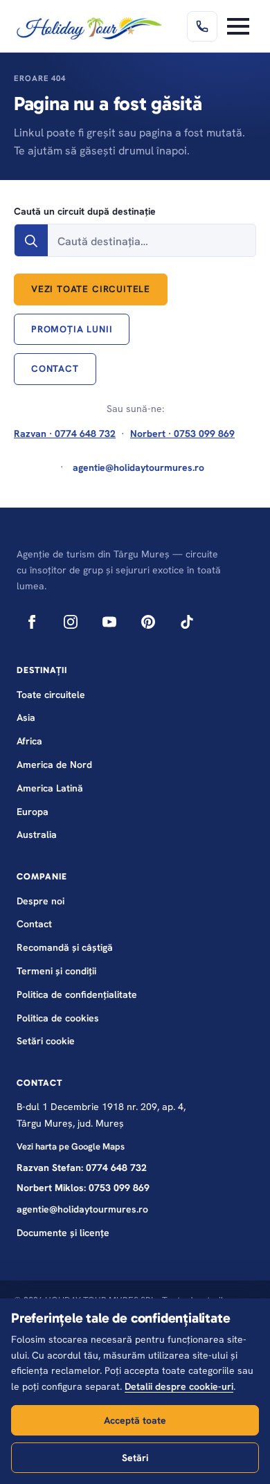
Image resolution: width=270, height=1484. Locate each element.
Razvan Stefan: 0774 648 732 (82, 1167)
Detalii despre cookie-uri (179, 1386)
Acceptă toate (135, 1420)
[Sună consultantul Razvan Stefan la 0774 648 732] (202, 26)
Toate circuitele (51, 694)
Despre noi (40, 901)
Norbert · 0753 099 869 (182, 433)
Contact (34, 924)
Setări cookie (46, 1041)
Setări (135, 1457)
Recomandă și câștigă (65, 947)
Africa (29, 741)
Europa (32, 811)
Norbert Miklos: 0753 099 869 (83, 1187)
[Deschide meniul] (238, 26)
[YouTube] (109, 622)
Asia (26, 717)
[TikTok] (187, 622)
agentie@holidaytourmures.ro (82, 1209)
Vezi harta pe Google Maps (71, 1146)
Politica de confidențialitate (77, 994)
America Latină (50, 788)
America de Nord (54, 764)
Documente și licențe (63, 1232)
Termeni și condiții (56, 971)
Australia (37, 834)
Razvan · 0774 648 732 (65, 433)
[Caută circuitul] (31, 241)
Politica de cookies (58, 1018)
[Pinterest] (148, 622)
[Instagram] (70, 622)
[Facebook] (32, 622)
